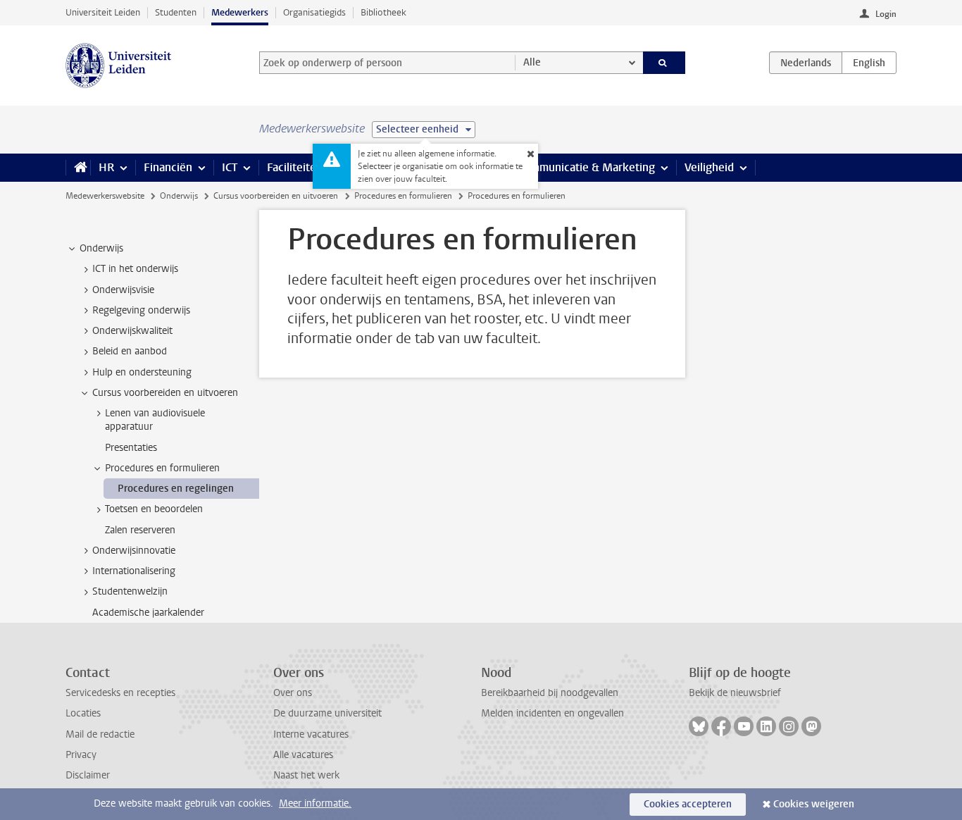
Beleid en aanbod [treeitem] (129, 351)
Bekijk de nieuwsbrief (735, 693)
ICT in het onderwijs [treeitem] (135, 268)
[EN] (869, 62)
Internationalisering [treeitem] (133, 571)
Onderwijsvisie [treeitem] (123, 290)
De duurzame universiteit (327, 713)
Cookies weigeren (813, 804)
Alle (532, 62)
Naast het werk (306, 775)
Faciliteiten (295, 167)
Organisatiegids (314, 12)
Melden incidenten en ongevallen (552, 713)
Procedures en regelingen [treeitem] (176, 488)
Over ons (292, 693)
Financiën (168, 167)
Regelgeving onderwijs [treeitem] (141, 310)
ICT (229, 167)
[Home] (77, 168)
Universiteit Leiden (102, 12)
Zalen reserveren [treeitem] (140, 530)
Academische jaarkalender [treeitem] (148, 612)
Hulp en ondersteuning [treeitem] (142, 372)
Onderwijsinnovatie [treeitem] (133, 550)
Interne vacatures (311, 734)
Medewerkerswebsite (104, 195)
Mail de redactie (100, 734)
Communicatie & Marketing (586, 167)
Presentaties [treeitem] (131, 447)
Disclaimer (87, 775)
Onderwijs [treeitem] (101, 248)
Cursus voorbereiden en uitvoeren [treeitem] (165, 392)
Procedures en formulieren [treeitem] (162, 468)
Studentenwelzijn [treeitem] (130, 591)
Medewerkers (239, 12)
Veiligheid (709, 167)
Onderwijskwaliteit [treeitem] (132, 330)
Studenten (175, 12)
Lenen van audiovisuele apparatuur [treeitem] (155, 419)
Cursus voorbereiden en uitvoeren (275, 195)
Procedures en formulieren (403, 195)
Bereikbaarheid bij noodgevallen (549, 693)
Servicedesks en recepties (120, 693)
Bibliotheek (383, 12)
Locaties (83, 713)
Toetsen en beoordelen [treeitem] (154, 509)
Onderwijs (179, 195)
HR (106, 167)
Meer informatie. (315, 803)
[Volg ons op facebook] (721, 726)
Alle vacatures (303, 755)
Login (886, 14)
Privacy (80, 755)
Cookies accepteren (688, 804)
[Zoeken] (664, 62)
